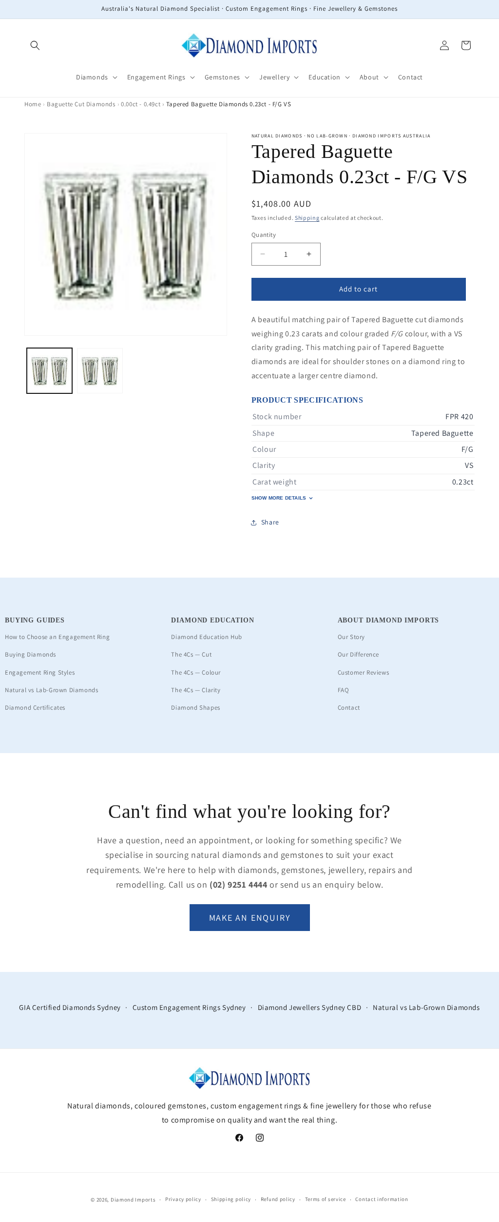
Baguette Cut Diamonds (81, 104)
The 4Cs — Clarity (195, 690)
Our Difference (358, 654)
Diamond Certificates (35, 707)
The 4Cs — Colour (196, 672)
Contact (349, 707)
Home (32, 104)
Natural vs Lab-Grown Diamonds (51, 690)
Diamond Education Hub (206, 637)
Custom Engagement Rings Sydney (189, 1007)
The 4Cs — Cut (191, 654)
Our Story (351, 637)
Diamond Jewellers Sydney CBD (310, 1007)
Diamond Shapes (195, 707)
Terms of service (325, 1199)
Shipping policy (231, 1199)
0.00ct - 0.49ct (140, 104)
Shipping (307, 217)
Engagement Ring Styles (40, 672)
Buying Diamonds (30, 654)
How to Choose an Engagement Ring (57, 637)
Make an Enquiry (249, 917)
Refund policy (278, 1199)
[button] (35, 45)
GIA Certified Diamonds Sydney (69, 1007)
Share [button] (270, 522)
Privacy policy (183, 1199)
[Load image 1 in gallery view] (49, 370)
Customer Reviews (363, 672)
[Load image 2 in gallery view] (99, 370)
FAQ (343, 690)
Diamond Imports (133, 1199)
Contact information (381, 1199)
